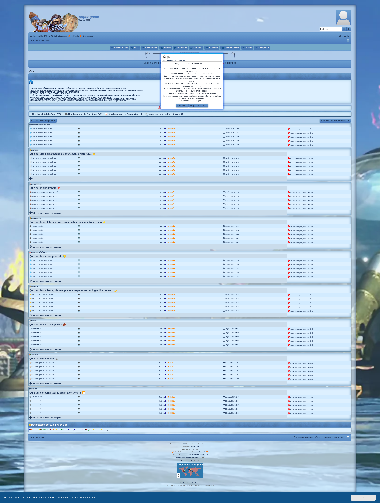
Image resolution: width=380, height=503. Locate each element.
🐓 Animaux (33, 355)
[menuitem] (46, 36)
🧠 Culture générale (38, 252)
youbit (105, 430)
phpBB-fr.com (194, 446)
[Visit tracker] (190, 470)
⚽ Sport (33, 320)
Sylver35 (202, 452)
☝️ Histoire (33, 150)
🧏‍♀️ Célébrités (35, 218)
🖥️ (79, 128)
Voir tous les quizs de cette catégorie (46, 179)
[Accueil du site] (53, 22)
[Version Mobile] (348, 40)
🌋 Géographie (35, 184)
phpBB (183, 444)
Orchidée (171, 128)
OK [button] (363, 497)
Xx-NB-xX (44, 430)
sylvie (89, 430)
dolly (53, 430)
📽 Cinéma (33, 389)
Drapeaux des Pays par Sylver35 (187, 457)
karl (72, 430)
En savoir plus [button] (87, 497)
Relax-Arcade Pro (187, 461)
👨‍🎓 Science (33, 286)
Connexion (182, 105)
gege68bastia (63, 430)
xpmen (97, 430)
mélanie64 (80, 430)
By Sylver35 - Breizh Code (198, 454)
